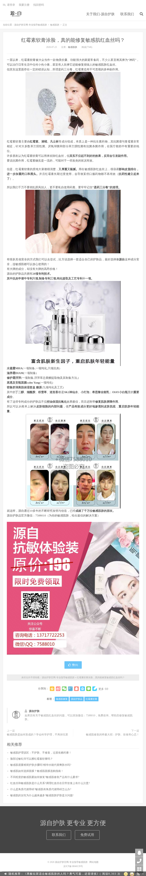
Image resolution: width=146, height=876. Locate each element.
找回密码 (38, 4)
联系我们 (127, 14)
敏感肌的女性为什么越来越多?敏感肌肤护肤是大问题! (42, 795)
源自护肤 (34, 711)
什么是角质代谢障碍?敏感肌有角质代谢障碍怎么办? (40, 789)
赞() (75, 665)
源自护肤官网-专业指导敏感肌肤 (16, 13)
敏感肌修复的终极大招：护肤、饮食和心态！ (112, 734)
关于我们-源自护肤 (100, 14)
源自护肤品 (76, 699)
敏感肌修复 (61, 699)
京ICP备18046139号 (73, 866)
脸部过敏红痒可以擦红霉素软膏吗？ (31, 758)
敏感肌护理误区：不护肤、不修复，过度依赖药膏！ (40, 752)
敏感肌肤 (54, 24)
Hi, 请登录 (9, 4)
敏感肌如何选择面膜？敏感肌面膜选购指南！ (36, 771)
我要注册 (24, 4)
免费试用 (87, 835)
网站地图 (93, 862)
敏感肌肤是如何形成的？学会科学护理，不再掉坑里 (37, 734)
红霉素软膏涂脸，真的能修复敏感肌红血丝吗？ (73, 40)
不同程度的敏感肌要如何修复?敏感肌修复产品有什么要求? (44, 777)
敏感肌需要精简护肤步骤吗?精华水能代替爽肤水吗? (40, 764)
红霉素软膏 (91, 699)
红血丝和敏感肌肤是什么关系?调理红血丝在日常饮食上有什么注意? (50, 783)
